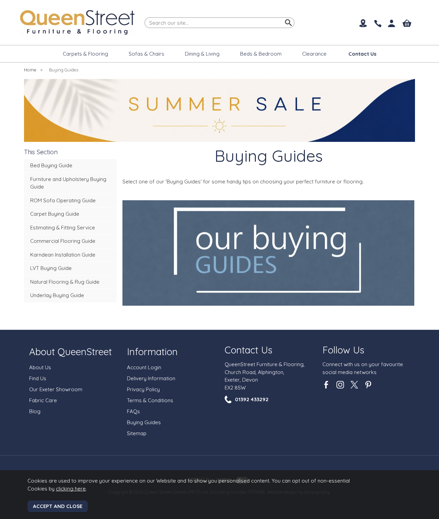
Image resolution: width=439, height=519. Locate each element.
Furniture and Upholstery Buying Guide (68, 183)
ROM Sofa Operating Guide (63, 200)
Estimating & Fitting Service (62, 227)
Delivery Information (151, 378)
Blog (34, 411)
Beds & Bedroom (261, 53)
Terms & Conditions (150, 400)
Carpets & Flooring (85, 53)
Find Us (37, 378)
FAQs (133, 411)
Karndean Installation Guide (62, 254)
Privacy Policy (143, 389)
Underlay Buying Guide (57, 295)
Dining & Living (202, 53)
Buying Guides (144, 422)
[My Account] (392, 23)
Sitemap (136, 433)
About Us (40, 367)
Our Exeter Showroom (55, 389)
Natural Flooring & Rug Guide (64, 282)
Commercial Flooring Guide (62, 241)
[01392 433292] (377, 24)
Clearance (314, 53)
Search (144, 16)
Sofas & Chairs (146, 53)
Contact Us (248, 350)
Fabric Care (43, 400)
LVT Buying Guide (51, 268)
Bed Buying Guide (51, 165)
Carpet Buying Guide (54, 214)
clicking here (71, 488)
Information (152, 352)
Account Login (144, 367)
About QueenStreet (70, 352)
